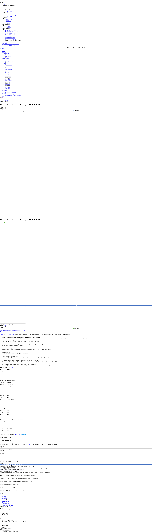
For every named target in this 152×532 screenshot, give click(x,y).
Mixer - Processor (12, 37)
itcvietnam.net (7, 526)
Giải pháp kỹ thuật (13, 92)
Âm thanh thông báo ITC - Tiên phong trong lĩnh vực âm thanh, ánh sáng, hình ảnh (11, 470)
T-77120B (4, 325)
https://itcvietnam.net (29, 444)
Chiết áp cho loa (8, 23)
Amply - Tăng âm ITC (6, 28)
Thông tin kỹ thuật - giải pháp (17, 40)
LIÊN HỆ (3, 96)
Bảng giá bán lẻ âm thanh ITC (15, 44)
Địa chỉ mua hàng (2, 102)
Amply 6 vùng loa (12, 34)
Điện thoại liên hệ (2, 448)
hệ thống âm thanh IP (11, 334)
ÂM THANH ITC (4, 52)
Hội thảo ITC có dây (8, 10)
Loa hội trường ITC (7, 88)
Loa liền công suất (13, 39)
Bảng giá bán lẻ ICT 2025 (5, 501)
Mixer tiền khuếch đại (14, 30)
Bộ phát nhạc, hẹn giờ (9, 16)
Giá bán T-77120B (17, 434)
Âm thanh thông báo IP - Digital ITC (11, 15)
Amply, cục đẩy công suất (16, 32)
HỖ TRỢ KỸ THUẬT (4, 90)
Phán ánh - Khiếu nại (5, 498)
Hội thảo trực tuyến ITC (9, 11)
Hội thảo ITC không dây (8, 56)
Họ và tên (1, 447)
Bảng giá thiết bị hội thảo (17, 95)
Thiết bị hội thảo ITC (6, 53)
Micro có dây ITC (8, 26)
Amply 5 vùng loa (12, 33)
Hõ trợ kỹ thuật (5, 43)
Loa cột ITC (7, 22)
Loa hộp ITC (7, 20)
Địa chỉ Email (2, 450)
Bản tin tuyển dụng (4, 497)
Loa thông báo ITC (5, 17)
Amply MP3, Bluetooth (15, 31)
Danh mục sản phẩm (12, 5)
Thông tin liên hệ (13, 45)
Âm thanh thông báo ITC (6, 12)
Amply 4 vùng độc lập (8, 81)
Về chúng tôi (4, 496)
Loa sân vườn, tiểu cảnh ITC (9, 69)
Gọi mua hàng (4, 100)
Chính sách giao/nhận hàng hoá (6, 502)
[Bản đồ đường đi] (4, 527)
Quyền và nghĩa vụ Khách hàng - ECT (7, 503)
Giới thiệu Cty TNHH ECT (13, 4)
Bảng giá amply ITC (14, 94)
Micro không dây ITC (8, 27)
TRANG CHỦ (3, 51)
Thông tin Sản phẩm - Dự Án (7, 42)
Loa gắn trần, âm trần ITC (9, 19)
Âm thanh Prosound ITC (6, 35)
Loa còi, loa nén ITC (8, 21)
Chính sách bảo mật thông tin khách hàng (8, 505)
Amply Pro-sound (12, 38)
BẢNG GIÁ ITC (4, 93)
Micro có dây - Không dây (6, 24)
